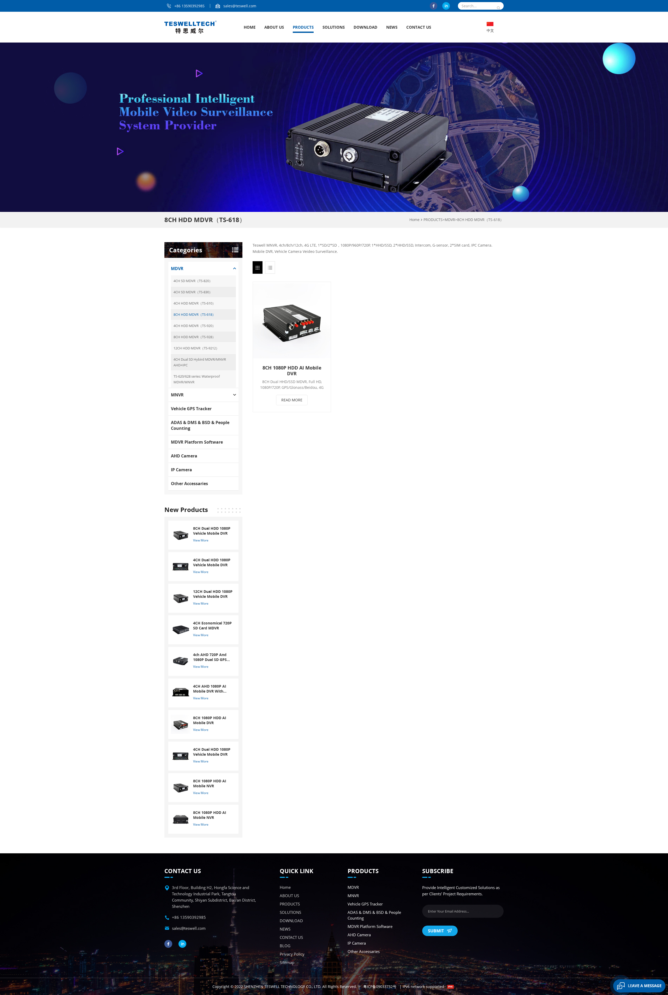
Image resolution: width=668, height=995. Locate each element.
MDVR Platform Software (197, 442)
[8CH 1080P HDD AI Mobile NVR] (180, 787)
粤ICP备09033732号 (379, 986)
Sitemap (287, 962)
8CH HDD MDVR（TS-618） (480, 219)
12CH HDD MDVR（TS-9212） (196, 348)
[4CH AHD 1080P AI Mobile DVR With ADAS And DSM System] (180, 692)
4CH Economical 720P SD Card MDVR (212, 625)
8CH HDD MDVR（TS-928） (195, 337)
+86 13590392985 (189, 5)
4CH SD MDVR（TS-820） (193, 280)
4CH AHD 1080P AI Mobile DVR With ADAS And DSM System (209, 689)
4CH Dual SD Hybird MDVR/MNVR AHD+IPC (200, 362)
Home (249, 27)
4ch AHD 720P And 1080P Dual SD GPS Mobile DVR (210, 657)
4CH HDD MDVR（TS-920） (195, 325)
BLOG (285, 945)
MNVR (177, 395)
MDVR (450, 219)
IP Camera (181, 470)
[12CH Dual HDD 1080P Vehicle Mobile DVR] (180, 597)
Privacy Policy (292, 954)
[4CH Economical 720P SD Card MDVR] (180, 629)
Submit (436, 931)
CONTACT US (418, 27)
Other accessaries (189, 483)
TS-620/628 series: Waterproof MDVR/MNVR (197, 379)
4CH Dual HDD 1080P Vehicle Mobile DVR (211, 562)
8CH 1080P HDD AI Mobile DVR (292, 370)
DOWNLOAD (365, 27)
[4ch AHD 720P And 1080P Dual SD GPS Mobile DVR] (180, 660)
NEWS (391, 27)
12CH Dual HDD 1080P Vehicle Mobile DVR (212, 594)
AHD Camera (184, 456)
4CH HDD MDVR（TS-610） (195, 303)
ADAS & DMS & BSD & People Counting (200, 425)
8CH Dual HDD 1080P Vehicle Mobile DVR (211, 531)
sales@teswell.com (239, 5)
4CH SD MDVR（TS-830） (193, 292)
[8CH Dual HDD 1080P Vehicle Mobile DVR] (180, 534)
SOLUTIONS (334, 27)
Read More (291, 399)
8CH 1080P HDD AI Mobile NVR (209, 783)
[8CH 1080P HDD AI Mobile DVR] (292, 321)
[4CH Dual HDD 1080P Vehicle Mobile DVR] (180, 566)
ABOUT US (274, 27)
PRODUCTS (303, 27)
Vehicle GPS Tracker (191, 409)
